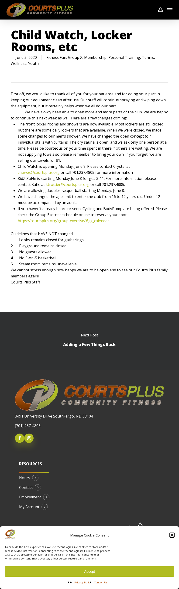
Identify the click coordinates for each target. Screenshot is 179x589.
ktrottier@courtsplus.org (68, 184)
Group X (75, 57)
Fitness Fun (56, 57)
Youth (33, 63)
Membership (95, 57)
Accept (89, 571)
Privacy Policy (83, 582)
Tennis (148, 57)
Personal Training (124, 57)
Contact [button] (26, 488)
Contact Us (100, 582)
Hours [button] (24, 478)
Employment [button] (30, 497)
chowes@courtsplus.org (39, 172)
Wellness (18, 63)
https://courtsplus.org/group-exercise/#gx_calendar (63, 220)
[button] (172, 535)
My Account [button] (29, 507)
